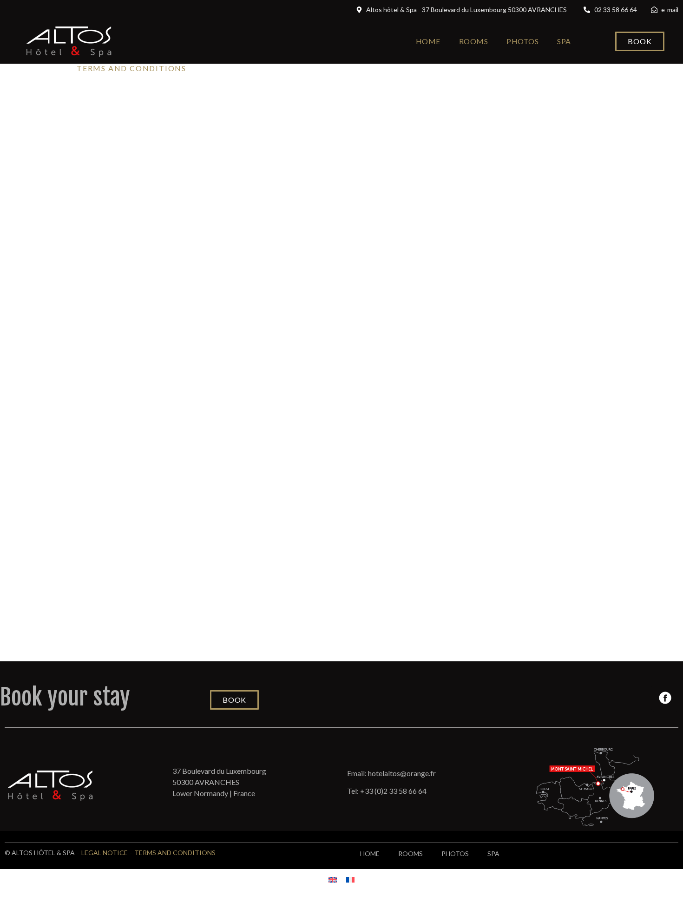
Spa (564, 41)
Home (428, 41)
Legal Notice (104, 853)
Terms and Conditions (175, 853)
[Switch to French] (350, 879)
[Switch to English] (333, 879)
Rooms (473, 41)
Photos (522, 41)
